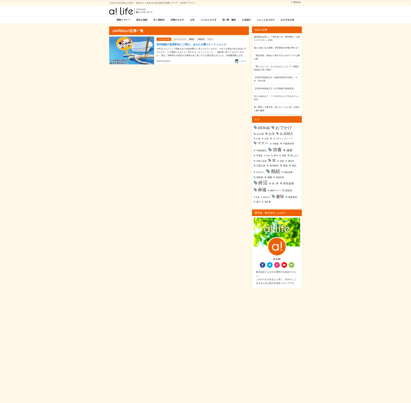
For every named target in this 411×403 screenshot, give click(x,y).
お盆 (258, 138)
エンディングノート (283, 138)
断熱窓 (191, 39)
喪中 (276, 155)
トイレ (210, 39)
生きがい (260, 172)
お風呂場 (201, 39)
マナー (263, 143)
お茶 (266, 138)
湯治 (294, 165)
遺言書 (267, 202)
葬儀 (262, 190)
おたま (243, 61)
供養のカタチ (177, 20)
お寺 (192, 20)
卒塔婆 (259, 155)
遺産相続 (292, 197)
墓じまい (294, 155)
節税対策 (280, 177)
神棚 (269, 177)
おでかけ (283, 128)
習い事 (275, 183)
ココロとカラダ (208, 20)
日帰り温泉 (261, 161)
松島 (282, 161)
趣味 (280, 196)
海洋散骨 (274, 165)
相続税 (259, 177)
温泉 (285, 165)
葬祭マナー (275, 190)
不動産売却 (288, 143)
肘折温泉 (288, 183)
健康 (289, 150)
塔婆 (284, 155)
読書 (257, 197)
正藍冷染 (260, 165)
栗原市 (291, 161)
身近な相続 (141, 20)
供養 (277, 149)
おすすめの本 (287, 20)
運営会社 (297, 2)
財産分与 (266, 197)
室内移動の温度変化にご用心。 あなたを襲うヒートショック (192, 44)
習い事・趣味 (229, 20)
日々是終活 (159, 20)
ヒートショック (180, 39)
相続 (275, 171)
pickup (264, 127)
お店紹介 (246, 20)
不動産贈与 (261, 151)
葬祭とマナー (123, 20)
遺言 (258, 202)
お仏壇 (260, 134)
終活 (263, 182)
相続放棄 (288, 172)
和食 (268, 156)
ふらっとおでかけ (266, 20)
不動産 (275, 144)
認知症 (288, 190)
